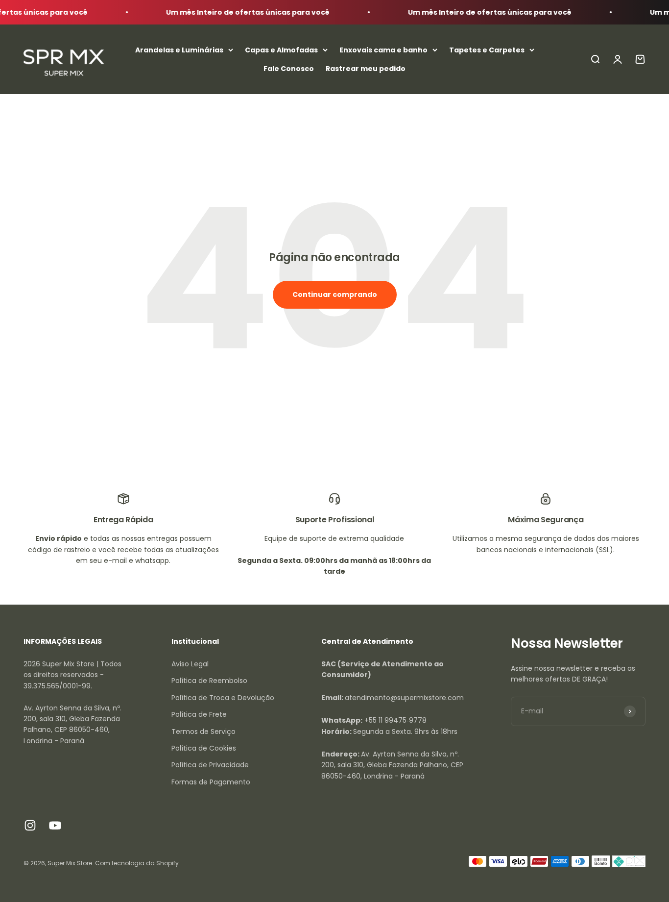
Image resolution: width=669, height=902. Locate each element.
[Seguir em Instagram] (30, 825)
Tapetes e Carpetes (487, 50)
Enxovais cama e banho (383, 50)
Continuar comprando (334, 294)
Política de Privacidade (210, 765)
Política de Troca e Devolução (222, 698)
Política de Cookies (203, 748)
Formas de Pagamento (210, 782)
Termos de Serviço (203, 731)
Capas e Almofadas (281, 50)
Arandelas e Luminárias (179, 50)
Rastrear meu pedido (366, 68)
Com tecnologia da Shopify (137, 863)
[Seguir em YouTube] (55, 825)
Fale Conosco (288, 68)
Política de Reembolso (209, 680)
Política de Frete (199, 714)
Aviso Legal (190, 664)
